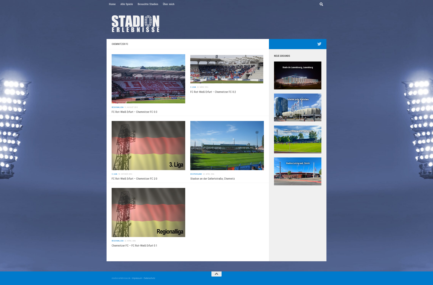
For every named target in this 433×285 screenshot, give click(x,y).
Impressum (137, 278)
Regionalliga (117, 107)
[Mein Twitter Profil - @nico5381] (319, 44)
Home (112, 4)
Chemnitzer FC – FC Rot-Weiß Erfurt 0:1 (134, 245)
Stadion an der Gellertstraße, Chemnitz (212, 178)
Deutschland (196, 174)
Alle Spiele (126, 4)
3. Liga (193, 87)
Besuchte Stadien (148, 4)
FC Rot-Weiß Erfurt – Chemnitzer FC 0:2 (213, 92)
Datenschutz (149, 278)
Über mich (168, 4)
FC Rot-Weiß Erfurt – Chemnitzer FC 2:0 (134, 178)
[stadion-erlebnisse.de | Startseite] (135, 23)
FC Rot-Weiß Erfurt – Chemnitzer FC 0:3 (134, 112)
